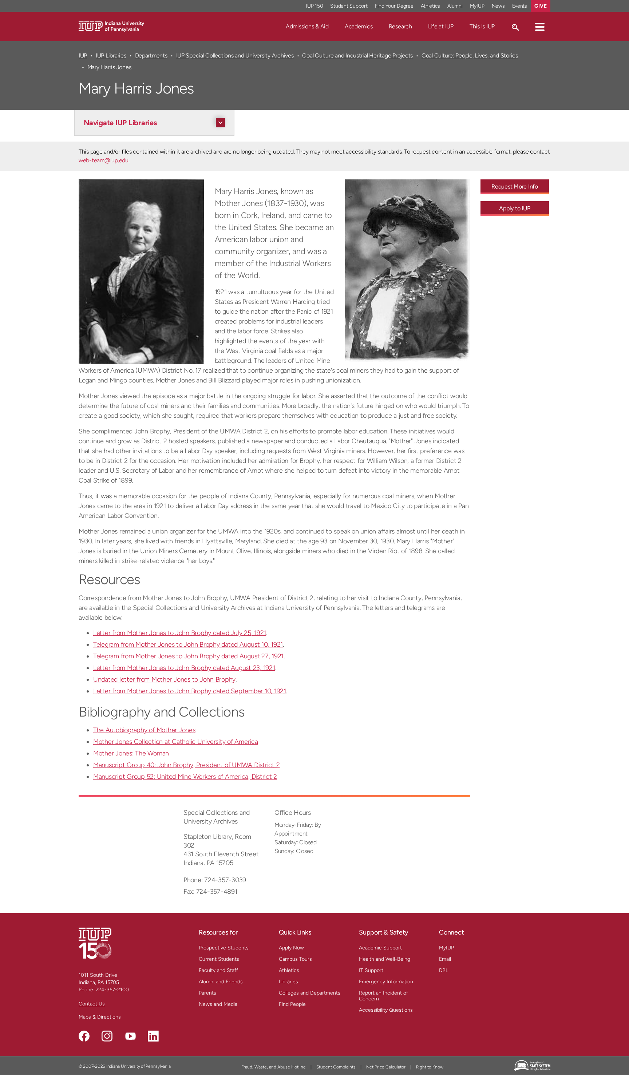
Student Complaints (336, 1067)
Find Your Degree (394, 6)
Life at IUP (441, 26)
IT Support (371, 970)
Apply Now (291, 948)
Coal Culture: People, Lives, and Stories (470, 55)
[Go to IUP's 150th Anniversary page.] (95, 943)
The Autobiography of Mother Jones (144, 730)
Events (519, 6)
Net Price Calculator (386, 1067)
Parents (207, 993)
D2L (443, 970)
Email (445, 959)
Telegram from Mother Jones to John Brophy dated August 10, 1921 (188, 644)
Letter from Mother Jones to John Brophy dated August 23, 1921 (184, 668)
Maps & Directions (100, 1017)
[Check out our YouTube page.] (130, 1036)
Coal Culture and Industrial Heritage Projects (357, 55)
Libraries (288, 982)
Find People (292, 1004)
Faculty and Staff (218, 970)
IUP (83, 55)
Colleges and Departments (309, 993)
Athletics (430, 6)
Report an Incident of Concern (383, 996)
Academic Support (380, 948)
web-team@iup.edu (103, 160)
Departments (151, 55)
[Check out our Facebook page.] (84, 1036)
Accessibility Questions (386, 1010)
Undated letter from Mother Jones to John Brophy (164, 679)
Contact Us (92, 1004)
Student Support (348, 6)
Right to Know (429, 1067)
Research (400, 26)
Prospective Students (224, 948)
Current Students (219, 959)
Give (540, 6)
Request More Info (514, 186)
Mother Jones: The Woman (131, 753)
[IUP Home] (111, 26)
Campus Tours (295, 959)
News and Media (218, 1004)
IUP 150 (314, 6)
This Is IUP (482, 26)
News (498, 6)
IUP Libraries (111, 55)
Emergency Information (386, 982)
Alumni (455, 6)
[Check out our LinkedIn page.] (153, 1036)
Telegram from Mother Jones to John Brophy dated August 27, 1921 (188, 656)
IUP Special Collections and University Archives (235, 55)
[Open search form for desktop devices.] (515, 26)
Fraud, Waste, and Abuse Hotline (273, 1067)
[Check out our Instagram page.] (107, 1036)
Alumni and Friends (221, 982)
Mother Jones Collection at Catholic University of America (175, 742)
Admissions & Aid (307, 26)
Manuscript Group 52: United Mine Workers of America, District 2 (185, 777)
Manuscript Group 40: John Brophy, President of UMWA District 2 (186, 765)
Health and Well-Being (384, 959)
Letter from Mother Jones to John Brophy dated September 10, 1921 (189, 691)
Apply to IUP (514, 208)
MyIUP (477, 6)
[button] (540, 26)
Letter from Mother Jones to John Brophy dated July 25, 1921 (179, 633)
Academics (359, 26)
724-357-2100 (112, 990)
